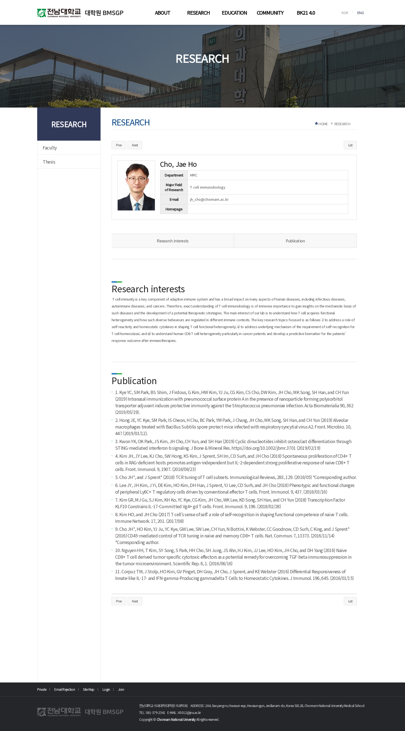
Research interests (172, 240)
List (350, 145)
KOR (345, 12)
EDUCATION (234, 12)
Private (41, 689)
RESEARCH (198, 12)
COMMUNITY (270, 12)
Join (121, 689)
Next (135, 145)
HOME (323, 123)
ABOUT (162, 12)
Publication (295, 240)
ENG (360, 12)
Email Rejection (64, 689)
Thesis (49, 161)
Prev (119, 145)
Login (106, 689)
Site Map (88, 689)
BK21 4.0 (306, 12)
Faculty (50, 147)
